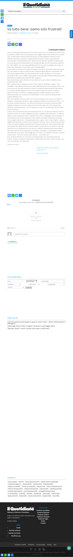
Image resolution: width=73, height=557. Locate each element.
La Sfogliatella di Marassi (47, 491)
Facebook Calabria (43, 515)
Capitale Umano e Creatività (49, 482)
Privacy (49, 544)
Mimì (29, 493)
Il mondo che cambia (28, 486)
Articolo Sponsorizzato (32, 482)
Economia (37, 484)
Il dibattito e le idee (14, 486)
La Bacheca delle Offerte (15, 491)
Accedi (62, 228)
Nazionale (37, 493)
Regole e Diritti (13, 496)
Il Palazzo (41, 486)
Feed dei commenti (14, 533)
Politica (55, 493)
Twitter (43, 521)
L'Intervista (44, 489)
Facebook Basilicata (43, 512)
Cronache (27, 484)
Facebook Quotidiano (43, 510)
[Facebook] (2, 11)
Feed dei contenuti (14, 530)
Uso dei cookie (40, 544)
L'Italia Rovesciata (56, 489)
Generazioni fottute (42, 153)
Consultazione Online (14, 484)
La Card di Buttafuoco (30, 491)
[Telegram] (2, 18)
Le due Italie (12, 493)
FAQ (55, 544)
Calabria (10, 25)
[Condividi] (2, 21)
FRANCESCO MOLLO (12, 33)
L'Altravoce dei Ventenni (15, 489)
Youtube (43, 523)
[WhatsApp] (2, 14)
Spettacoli (47, 496)
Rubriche (23, 496)
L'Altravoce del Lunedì (31, 489)
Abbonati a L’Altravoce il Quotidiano (18, 512)
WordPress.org (15, 536)
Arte (21, 482)
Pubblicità (31, 544)
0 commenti (35, 33)
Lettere (22, 493)
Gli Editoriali (48, 484)
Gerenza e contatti (20, 544)
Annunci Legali (12, 482)
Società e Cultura (34, 496)
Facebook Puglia (43, 519)
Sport (56, 496)
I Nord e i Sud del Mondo (54, 486)
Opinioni (46, 493)
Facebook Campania (43, 517)
